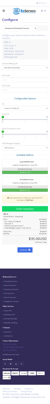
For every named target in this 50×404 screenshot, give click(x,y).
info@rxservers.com (11, 354)
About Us (7, 332)
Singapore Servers (11, 301)
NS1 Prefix (6, 75)
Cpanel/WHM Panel (26, 162)
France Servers (10, 297)
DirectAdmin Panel (26, 180)
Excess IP (5, 114)
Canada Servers (10, 281)
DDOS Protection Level (11, 128)
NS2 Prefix (6, 85)
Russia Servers (10, 285)
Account (42, 3)
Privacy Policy (26, 391)
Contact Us (8, 336)
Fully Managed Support (11, 143)
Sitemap (17, 389)
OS (3, 104)
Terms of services (10, 391)
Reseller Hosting (10, 322)
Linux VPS (8, 310)
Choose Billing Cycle (10, 63)
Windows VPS (9, 314)
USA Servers (9, 293)
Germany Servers (11, 289)
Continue (23, 250)
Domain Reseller (10, 318)
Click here (29, 200)
